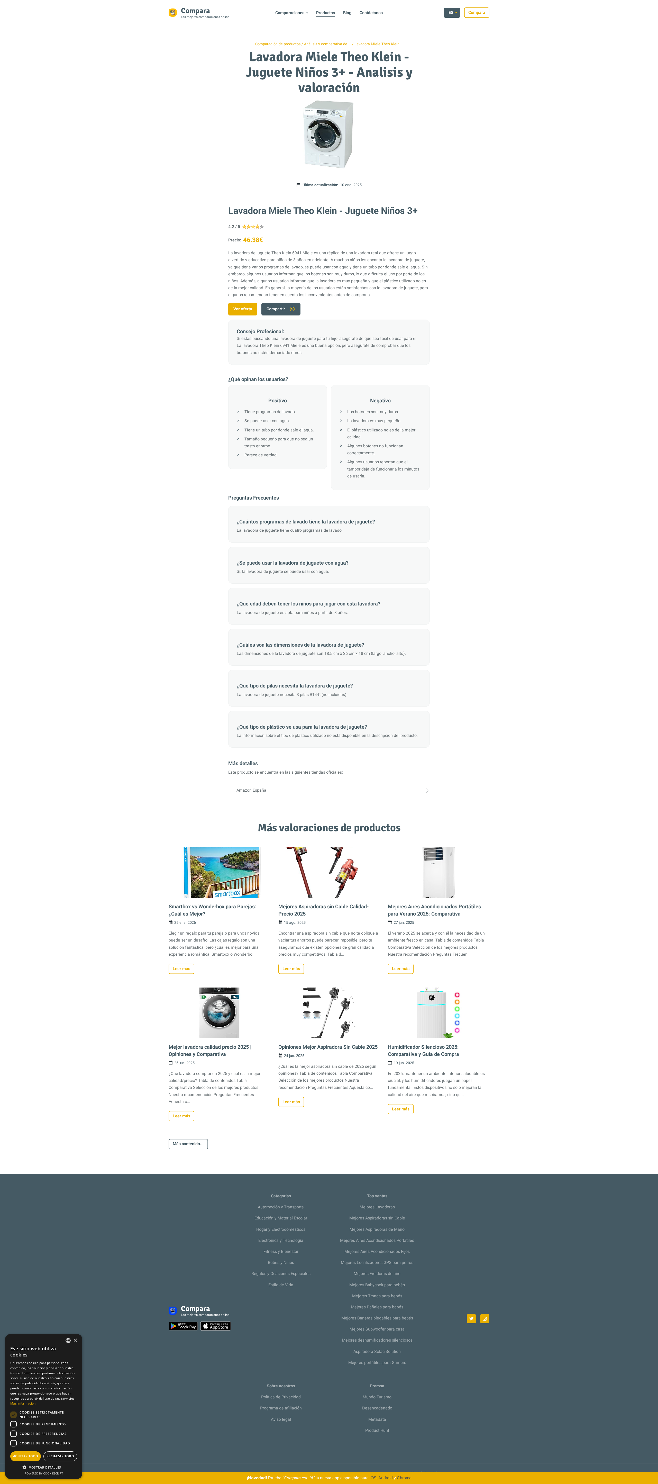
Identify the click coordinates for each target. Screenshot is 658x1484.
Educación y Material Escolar (280, 1218)
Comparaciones (289, 13)
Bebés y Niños (281, 1263)
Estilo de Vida (280, 1285)
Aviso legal (281, 1419)
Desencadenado (377, 1408)
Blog (347, 13)
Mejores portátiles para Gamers (377, 1363)
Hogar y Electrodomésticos (280, 1229)
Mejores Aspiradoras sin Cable (377, 1218)
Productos (325, 13)
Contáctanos (371, 13)
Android (385, 1478)
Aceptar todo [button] (25, 1456)
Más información (23, 1403)
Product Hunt (377, 1430)
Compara (476, 13)
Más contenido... (188, 1144)
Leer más (181, 969)
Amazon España (251, 790)
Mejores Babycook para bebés (377, 1285)
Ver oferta (242, 309)
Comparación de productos (277, 44)
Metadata (377, 1419)
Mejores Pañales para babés (377, 1307)
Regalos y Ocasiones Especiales (280, 1274)
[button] (43, 1467)
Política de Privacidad (281, 1397)
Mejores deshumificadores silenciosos (377, 1340)
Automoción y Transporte (281, 1207)
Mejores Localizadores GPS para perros (377, 1263)
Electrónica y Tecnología (280, 1240)
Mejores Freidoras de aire (377, 1274)
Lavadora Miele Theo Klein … (378, 44)
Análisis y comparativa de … (327, 44)
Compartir (276, 309)
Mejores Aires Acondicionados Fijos (377, 1251)
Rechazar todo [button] (60, 1456)
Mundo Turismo (377, 1397)
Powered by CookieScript (44, 1473)
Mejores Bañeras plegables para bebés (377, 1318)
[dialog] (43, 1406)
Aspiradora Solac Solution (377, 1352)
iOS (373, 1478)
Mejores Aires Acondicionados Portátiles (377, 1240)
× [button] (75, 1340)
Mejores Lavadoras (377, 1207)
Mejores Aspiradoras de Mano (377, 1229)
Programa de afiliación (281, 1408)
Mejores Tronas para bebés (377, 1296)
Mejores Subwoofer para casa (377, 1329)
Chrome (404, 1478)
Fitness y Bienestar (280, 1251)
